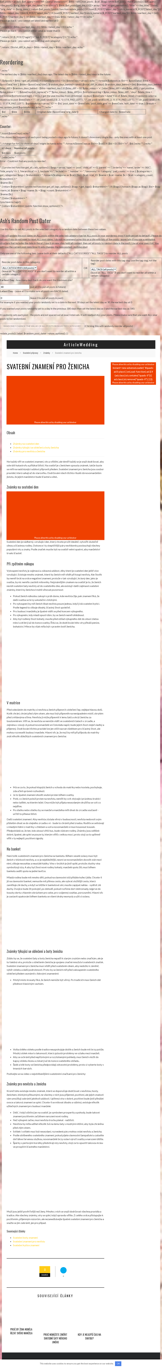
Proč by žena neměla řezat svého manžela (21, 1331)
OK (118, 1363)
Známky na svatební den (26, 443)
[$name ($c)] (81, 183)
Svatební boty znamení (25, 1237)
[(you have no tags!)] (81, 202)
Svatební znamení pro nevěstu (29, 1241)
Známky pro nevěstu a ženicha (29, 451)
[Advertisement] (55, 399)
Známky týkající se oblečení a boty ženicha (36, 447)
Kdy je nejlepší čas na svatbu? (89, 1336)
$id (3, 111)
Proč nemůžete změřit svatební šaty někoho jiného (55, 1338)
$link (14, 111)
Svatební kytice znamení (26, 1245)
